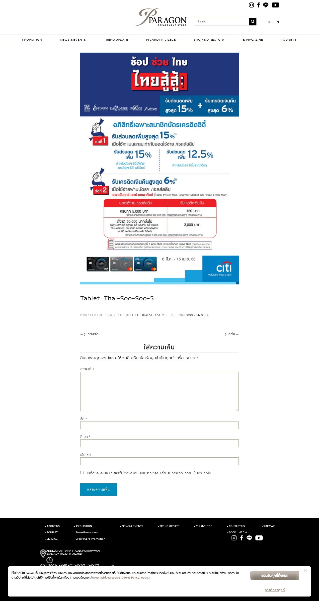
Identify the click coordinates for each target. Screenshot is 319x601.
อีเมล (85, 437)
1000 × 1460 (194, 315)
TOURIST (51, 532)
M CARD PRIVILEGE (161, 39)
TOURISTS (289, 39)
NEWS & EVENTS (73, 39)
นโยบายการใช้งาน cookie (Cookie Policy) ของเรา (119, 577)
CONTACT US (236, 526)
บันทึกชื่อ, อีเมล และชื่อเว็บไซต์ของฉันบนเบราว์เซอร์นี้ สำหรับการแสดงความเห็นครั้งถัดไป (148, 473)
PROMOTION (32, 39)
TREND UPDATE (116, 39)
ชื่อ (83, 419)
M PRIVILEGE (203, 526)
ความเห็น (87, 369)
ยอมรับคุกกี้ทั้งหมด (274, 575)
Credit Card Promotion (90, 538)
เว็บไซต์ (85, 455)
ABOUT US (52, 526)
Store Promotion (86, 532)
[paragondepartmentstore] (159, 17)
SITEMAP (268, 526)
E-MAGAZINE (253, 39)
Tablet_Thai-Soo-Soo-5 (148, 315)
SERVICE (51, 538)
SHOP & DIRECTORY (209, 39)
